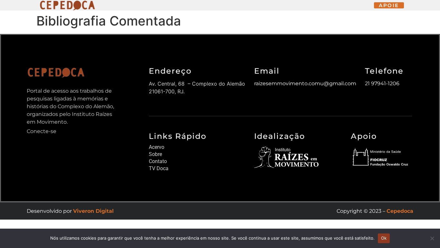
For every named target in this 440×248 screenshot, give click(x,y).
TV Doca (158, 168)
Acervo (156, 147)
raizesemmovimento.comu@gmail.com (305, 83)
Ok (384, 238)
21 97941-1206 (382, 83)
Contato (158, 161)
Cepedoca (400, 211)
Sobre (155, 154)
